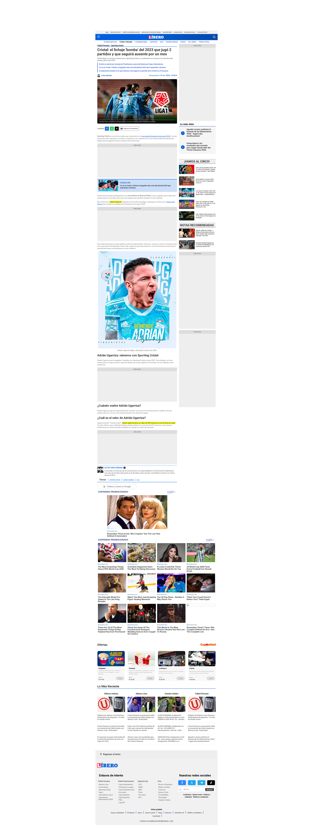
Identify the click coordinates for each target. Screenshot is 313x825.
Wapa (160, 813)
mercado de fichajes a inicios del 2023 (156, 136)
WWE (140, 787)
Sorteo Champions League (131, 32)
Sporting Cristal (117, 45)
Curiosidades (163, 795)
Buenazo (168, 813)
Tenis (140, 792)
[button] (214, 37)
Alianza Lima (178, 32)
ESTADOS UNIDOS (172, 42)
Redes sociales (164, 787)
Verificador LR (179, 813)
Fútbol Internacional (126, 781)
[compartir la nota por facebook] (107, 128)
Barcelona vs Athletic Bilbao (151, 32)
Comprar (120, 678)
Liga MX (122, 802)
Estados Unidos (164, 800)
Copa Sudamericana (126, 790)
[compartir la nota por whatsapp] (112, 128)
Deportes (153, 42)
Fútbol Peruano (126, 42)
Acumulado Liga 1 (190, 32)
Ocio (161, 42)
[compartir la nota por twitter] (117, 128)
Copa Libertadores (126, 784)
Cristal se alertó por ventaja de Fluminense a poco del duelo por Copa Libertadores (131, 64)
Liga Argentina (124, 795)
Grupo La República (117, 813)
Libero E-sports (150, 813)
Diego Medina (106, 75)
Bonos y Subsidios (165, 784)
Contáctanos (187, 795)
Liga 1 (138, 480)
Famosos (162, 790)
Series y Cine (163, 792)
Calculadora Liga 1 (106, 795)
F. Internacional (141, 42)
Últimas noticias (110, 42)
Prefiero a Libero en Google (119, 486)
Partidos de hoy (116, 32)
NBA (140, 790)
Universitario (167, 32)
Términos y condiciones (200, 797)
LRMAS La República (194, 813)
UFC (140, 784)
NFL (140, 797)
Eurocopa (122, 792)
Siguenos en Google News (131, 128)
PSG (120, 800)
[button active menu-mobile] (98, 37)
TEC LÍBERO (192, 42)
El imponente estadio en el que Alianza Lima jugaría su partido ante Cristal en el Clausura (133, 71)
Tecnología (162, 797)
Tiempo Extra (204, 42)
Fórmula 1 (142, 795)
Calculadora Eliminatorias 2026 (106, 798)
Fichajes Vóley (202, 32)
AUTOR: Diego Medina (113, 468)
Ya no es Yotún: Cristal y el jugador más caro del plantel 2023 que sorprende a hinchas (132, 67)
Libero (140, 813)
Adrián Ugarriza (128, 480)
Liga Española (124, 797)
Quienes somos (197, 795)
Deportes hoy (143, 781)
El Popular (130, 813)
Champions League (126, 787)
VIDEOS (182, 42)
